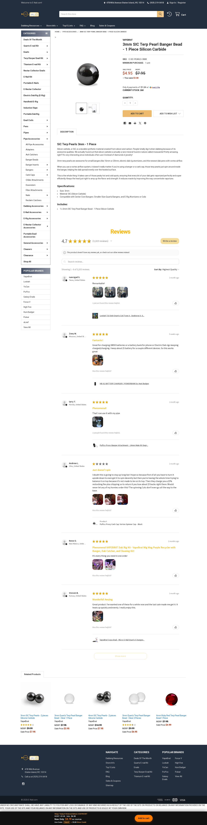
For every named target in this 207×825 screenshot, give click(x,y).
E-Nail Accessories (32, 212)
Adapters (30, 149)
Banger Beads (32, 160)
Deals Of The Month (33, 39)
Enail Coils (28, 120)
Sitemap (109, 785)
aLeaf (26, 322)
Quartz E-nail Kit (31, 46)
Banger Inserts (32, 165)
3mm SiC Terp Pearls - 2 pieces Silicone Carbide (34, 716)
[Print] (135, 123)
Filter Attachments (34, 190)
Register (182, 3)
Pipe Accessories (32, 139)
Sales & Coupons (107, 26)
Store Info (51, 26)
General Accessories (33, 243)
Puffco (27, 292)
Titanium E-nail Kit (32, 64)
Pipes (26, 133)
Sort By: (158, 269)
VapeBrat (28, 276)
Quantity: (128, 98)
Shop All (27, 261)
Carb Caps (30, 175)
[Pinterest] (145, 123)
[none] (87, 69)
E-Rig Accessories (32, 218)
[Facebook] (125, 123)
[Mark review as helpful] (175, 303)
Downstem (30, 185)
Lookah (27, 281)
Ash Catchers (32, 154)
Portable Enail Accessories (30, 235)
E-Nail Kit (28, 77)
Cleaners (28, 249)
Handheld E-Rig (31, 101)
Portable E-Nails (31, 83)
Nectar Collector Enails (34, 70)
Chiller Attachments (35, 180)
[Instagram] (23, 784)
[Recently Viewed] (170, 14)
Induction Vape (30, 108)
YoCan (26, 287)
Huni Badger (29, 312)
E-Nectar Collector (32, 89)
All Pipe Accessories (35, 144)
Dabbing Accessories (34, 206)
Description (67, 132)
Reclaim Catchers (33, 200)
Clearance (28, 255)
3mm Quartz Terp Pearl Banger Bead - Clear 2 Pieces (136, 716)
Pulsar (26, 317)
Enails (26, 52)
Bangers (29, 170)
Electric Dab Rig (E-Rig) (34, 95)
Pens (26, 126)
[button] (168, 113)
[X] (140, 123)
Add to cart (143, 818)
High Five (27, 307)
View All (27, 327)
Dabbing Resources (30, 26)
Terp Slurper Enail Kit (33, 58)
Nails (28, 195)
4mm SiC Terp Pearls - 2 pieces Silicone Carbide (102, 716)
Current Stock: (133, 90)
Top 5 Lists (68, 26)
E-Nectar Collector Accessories (32, 226)
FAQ (81, 26)
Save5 (66, 822)
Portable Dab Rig (31, 114)
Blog (92, 26)
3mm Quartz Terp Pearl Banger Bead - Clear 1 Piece (68, 716)
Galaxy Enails (29, 297)
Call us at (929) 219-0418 (36, 777)
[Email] (130, 123)
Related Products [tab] (32, 674)
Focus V (27, 302)
